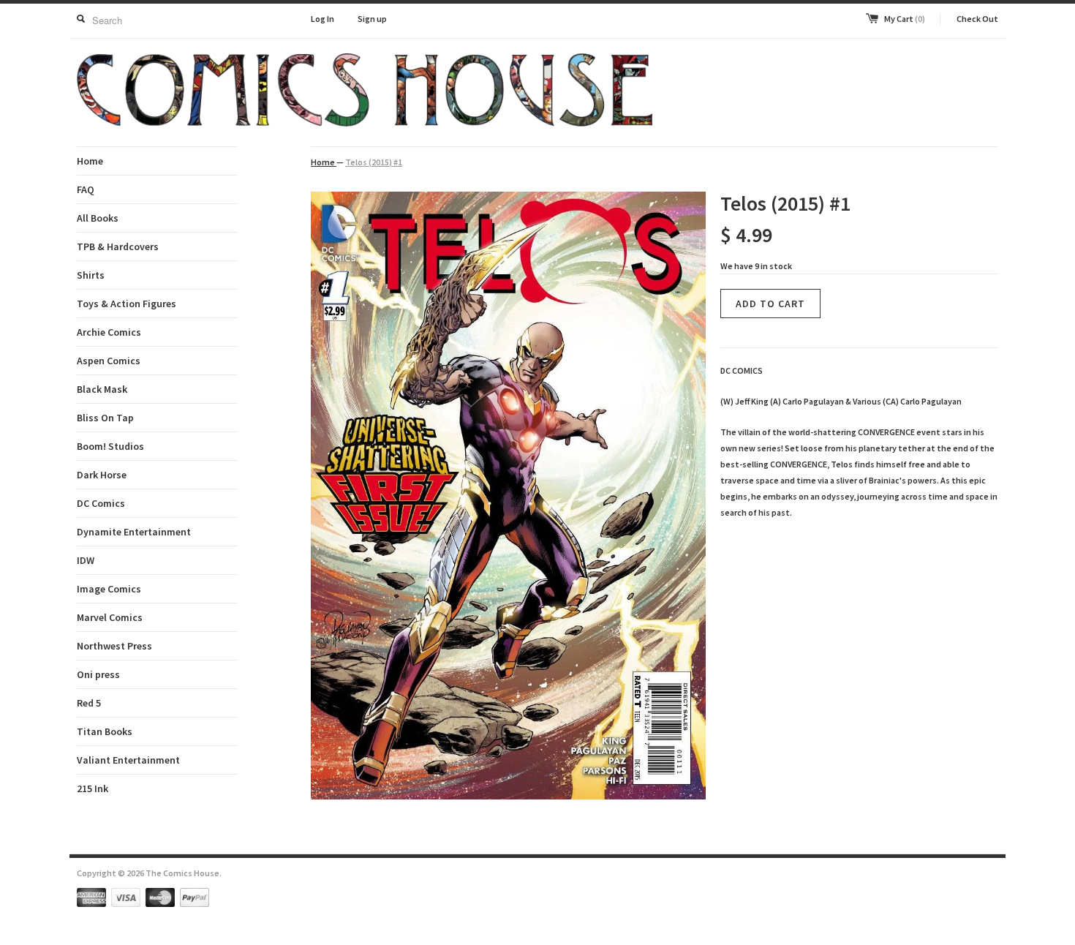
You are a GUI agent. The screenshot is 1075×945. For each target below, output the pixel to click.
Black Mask (102, 389)
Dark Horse (102, 474)
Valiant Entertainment (128, 760)
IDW (85, 560)
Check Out (977, 18)
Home (90, 160)
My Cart (904, 18)
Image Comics (109, 588)
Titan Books (104, 731)
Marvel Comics (110, 617)
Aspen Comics (108, 360)
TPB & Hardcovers (118, 246)
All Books (97, 218)
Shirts (91, 275)
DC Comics (101, 503)
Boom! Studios (110, 446)
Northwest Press (114, 645)
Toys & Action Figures (126, 303)
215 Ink (92, 788)
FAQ (85, 189)
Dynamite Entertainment (134, 531)
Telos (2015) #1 (373, 162)
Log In (322, 18)
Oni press (98, 674)
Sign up (372, 18)
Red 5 (89, 702)
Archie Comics (109, 332)
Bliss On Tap (105, 417)
